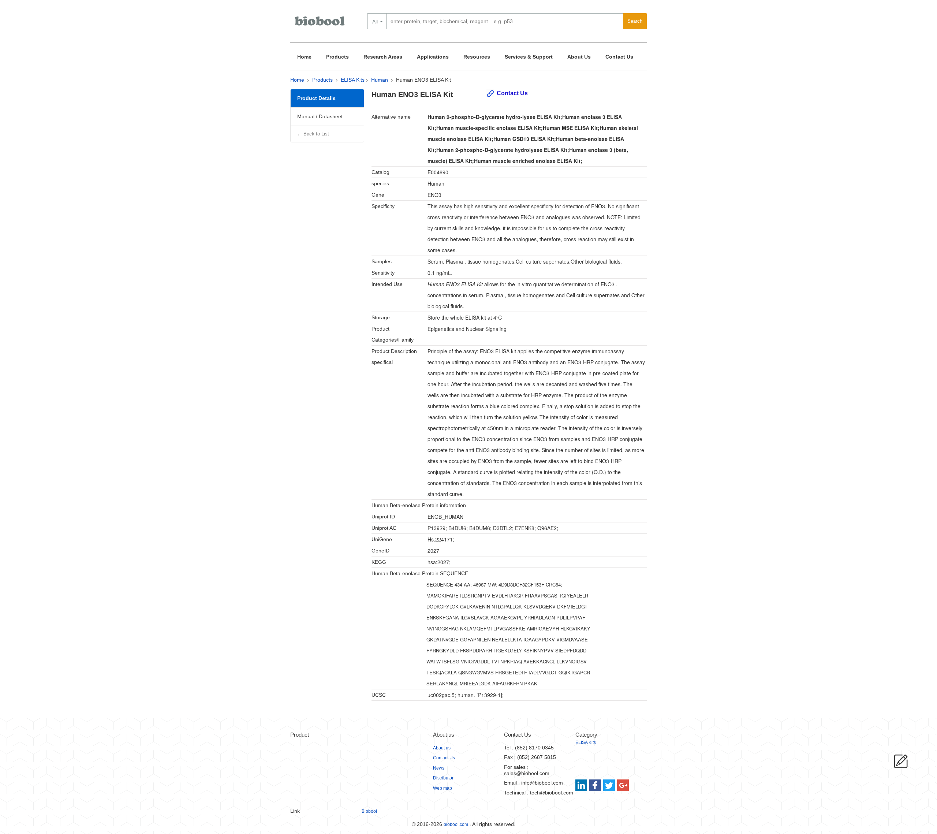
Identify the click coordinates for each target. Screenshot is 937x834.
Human (379, 80)
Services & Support (529, 57)
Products (337, 57)
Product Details (316, 98)
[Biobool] (320, 23)
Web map (442, 788)
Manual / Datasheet (320, 116)
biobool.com (456, 824)
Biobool (369, 811)
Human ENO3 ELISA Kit (423, 80)
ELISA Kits (353, 80)
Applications (433, 57)
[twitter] (609, 785)
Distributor (443, 778)
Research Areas (382, 57)
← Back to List (313, 134)
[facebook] (595, 785)
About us (442, 748)
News (438, 768)
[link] (582, 785)
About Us (579, 57)
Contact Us (619, 57)
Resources (476, 57)
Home (304, 57)
